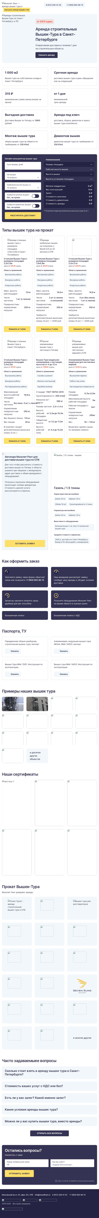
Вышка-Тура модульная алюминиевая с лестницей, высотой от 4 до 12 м (49, 362)
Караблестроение (44, 387)
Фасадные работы (12, 280)
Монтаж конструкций (46, 381)
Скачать (15, 651)
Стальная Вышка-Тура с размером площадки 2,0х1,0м (15, 261)
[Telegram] (88, 5)
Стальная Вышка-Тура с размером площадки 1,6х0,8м (48, 261)
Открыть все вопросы (49, 1133)
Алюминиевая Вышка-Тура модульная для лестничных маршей (82, 362)
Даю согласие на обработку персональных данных (76, 1181)
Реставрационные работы (16, 387)
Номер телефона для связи (18, 1162)
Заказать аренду (46, 55)
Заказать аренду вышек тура (16, 10)
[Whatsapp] (95, 5)
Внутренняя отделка (78, 376)
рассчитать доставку (22, 215)
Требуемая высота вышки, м (19, 185)
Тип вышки (11, 175)
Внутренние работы (13, 274)
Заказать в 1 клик (17, 329)
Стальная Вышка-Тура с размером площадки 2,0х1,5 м (80, 261)
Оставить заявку (25, 543)
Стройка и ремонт (44, 376)
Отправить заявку (19, 1173)
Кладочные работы (13, 285)
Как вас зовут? (58, 1162)
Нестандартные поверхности (82, 387)
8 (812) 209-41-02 (53, 5)
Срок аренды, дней (15, 164)
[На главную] (12, 5)
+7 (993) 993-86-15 (75, 5)
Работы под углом (77, 381)
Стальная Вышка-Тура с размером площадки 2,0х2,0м (15, 362)
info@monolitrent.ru (42, 1195)
